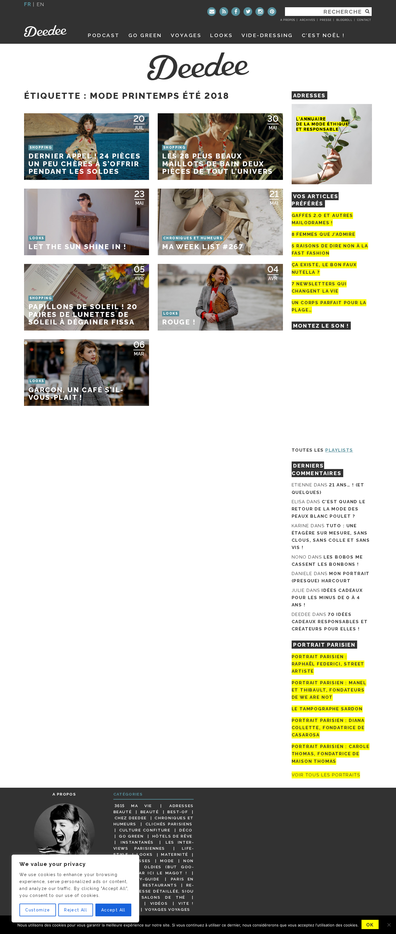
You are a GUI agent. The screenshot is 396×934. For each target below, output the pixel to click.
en (41, 4)
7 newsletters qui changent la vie (319, 287)
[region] (75, 888)
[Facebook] (235, 11)
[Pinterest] (272, 11)
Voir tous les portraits (326, 775)
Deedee (49, 31)
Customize (37, 910)
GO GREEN (145, 35)
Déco (185, 830)
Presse (325, 20)
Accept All (113, 910)
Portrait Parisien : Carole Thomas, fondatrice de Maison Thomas (331, 754)
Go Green (131, 836)
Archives (307, 20)
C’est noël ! (323, 35)
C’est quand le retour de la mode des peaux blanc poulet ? (329, 509)
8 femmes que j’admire (323, 234)
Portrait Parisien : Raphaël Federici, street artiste (328, 664)
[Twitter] (248, 11)
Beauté (149, 811)
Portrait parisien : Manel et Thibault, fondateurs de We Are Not (329, 690)
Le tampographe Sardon (327, 709)
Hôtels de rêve (172, 836)
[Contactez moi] (211, 11)
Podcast (104, 35)
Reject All (75, 910)
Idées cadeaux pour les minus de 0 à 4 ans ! (327, 598)
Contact (364, 20)
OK (370, 925)
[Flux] (223, 11)
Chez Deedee (131, 818)
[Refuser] (389, 925)
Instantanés (137, 842)
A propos (287, 20)
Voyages (186, 35)
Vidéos (159, 903)
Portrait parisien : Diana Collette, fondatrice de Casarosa (328, 728)
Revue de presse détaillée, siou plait (153, 891)
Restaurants (160, 885)
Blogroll (344, 20)
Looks (221, 35)
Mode (167, 860)
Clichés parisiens (169, 824)
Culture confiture (144, 830)
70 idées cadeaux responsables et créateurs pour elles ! (330, 622)
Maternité (174, 854)
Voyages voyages (167, 909)
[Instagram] (259, 11)
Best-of (177, 811)
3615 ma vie (133, 805)
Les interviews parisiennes (153, 845)
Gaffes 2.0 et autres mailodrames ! (322, 219)
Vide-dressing (267, 35)
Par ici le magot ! (161, 873)
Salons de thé (163, 897)
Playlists (339, 450)
